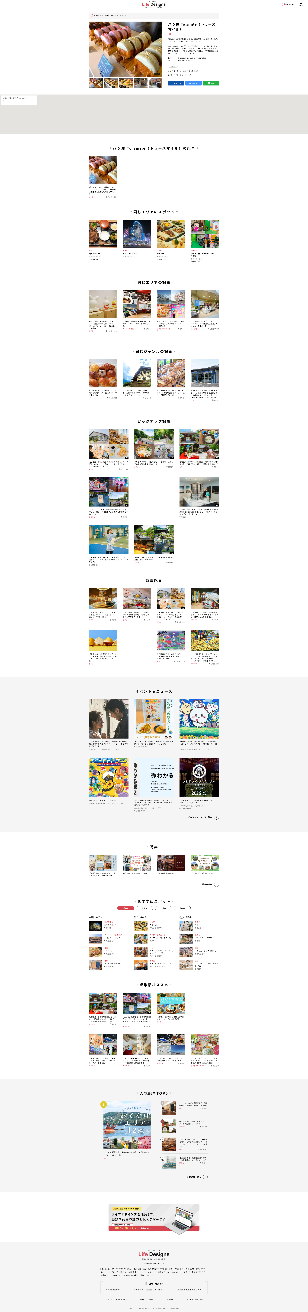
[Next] (158, 49)
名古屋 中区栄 (121, 16)
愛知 (97, 16)
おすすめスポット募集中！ (117, 1299)
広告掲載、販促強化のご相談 (149, 1289)
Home (93, 15)
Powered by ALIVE (152, 1263)
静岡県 (182, 908)
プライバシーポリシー (194, 1299)
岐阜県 (144, 908)
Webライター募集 (147, 1299)
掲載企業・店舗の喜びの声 (189, 1289)
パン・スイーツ (181, 75)
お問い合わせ (114, 1289)
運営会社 (170, 1299)
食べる (170, 75)
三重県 (163, 908)
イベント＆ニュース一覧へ (200, 817)
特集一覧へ (207, 884)
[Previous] (93, 49)
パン (190, 75)
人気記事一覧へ (194, 1177)
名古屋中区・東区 (108, 16)
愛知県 (125, 908)
